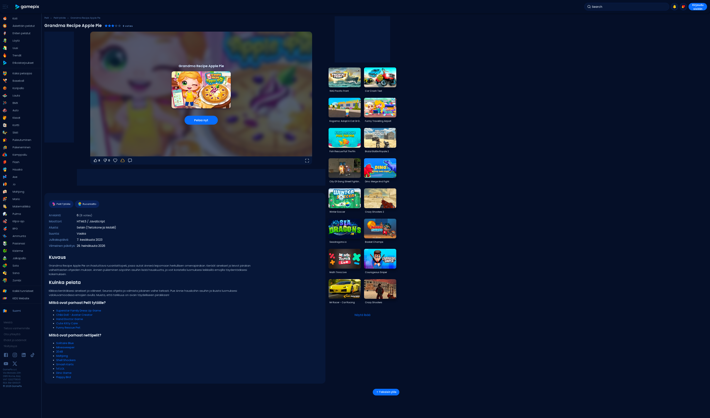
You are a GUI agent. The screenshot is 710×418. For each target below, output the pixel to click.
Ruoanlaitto (89, 204)
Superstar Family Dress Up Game (78, 310)
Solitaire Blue (65, 343)
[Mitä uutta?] (674, 6)
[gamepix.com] (27, 6)
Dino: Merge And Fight (377, 181)
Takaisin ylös (387, 392)
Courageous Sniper (376, 272)
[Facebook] (6, 355)
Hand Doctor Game (69, 319)
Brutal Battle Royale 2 (377, 151)
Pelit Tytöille (63, 204)
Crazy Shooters (373, 302)
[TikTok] (33, 355)
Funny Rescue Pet (68, 327)
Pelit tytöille (60, 17)
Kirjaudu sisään (698, 6)
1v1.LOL (60, 368)
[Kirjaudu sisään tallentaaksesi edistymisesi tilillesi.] (122, 160)
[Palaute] (130, 160)
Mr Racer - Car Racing (342, 302)
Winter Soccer (337, 211)
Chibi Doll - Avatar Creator (74, 315)
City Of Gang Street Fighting (345, 181)
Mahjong (62, 356)
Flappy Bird (63, 377)
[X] (15, 364)
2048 (59, 351)
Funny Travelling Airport (378, 121)
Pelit (46, 17)
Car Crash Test (373, 90)
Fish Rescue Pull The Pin (342, 151)
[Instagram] (15, 355)
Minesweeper (65, 347)
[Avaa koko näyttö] (307, 160)
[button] (19, 18)
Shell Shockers (66, 360)
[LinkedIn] (24, 355)
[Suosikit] (683, 6)
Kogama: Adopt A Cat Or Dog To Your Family (345, 121)
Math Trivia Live (337, 272)
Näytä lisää (362, 315)
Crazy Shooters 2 (374, 211)
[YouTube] (6, 364)
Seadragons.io (337, 241)
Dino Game (64, 373)
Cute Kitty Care (67, 323)
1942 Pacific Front (339, 90)
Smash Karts (65, 364)
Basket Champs (374, 241)
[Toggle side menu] (4, 7)
